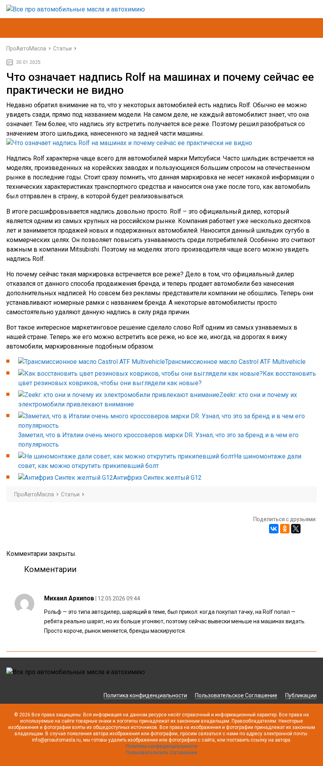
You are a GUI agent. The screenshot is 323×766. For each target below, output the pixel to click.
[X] (296, 528)
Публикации (301, 695)
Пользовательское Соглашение (236, 695)
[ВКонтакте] (273, 528)
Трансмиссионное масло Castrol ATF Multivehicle (235, 361)
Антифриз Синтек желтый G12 (157, 477)
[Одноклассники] (285, 528)
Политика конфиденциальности (145, 695)
